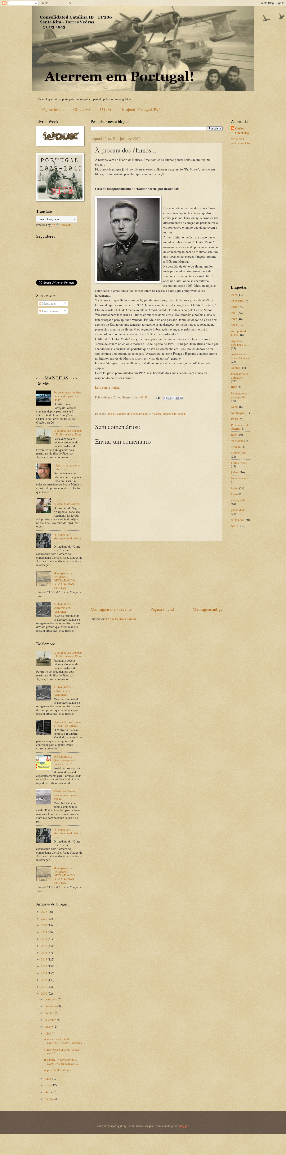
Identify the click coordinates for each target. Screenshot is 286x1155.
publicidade (238, 510)
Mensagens (48, 303)
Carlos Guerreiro (242, 130)
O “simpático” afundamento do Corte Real (67, 538)
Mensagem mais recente (111, 609)
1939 (234, 295)
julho (48, 1033)
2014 (44, 966)
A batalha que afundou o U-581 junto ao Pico (68, 432)
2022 (44, 911)
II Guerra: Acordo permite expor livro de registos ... (61, 1061)
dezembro (51, 999)
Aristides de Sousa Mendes (240, 356)
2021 (44, 918)
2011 (44, 987)
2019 (44, 932)
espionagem (238, 453)
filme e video (239, 462)
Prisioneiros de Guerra (240, 427)
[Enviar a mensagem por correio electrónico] (157, 397)
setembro (51, 1020)
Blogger (183, 1126)
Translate (65, 225)
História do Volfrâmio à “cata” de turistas (67, 724)
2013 (44, 973)
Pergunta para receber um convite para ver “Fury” (67, 396)
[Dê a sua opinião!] (169, 398)
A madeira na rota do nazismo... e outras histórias (63, 1041)
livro (234, 494)
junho (48, 1078)
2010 (44, 993)
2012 (44, 980)
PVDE (235, 419)
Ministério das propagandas (240, 395)
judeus (182, 413)
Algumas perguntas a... (239, 343)
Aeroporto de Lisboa (239, 333)
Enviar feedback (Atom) (121, 619)
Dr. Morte (155, 413)
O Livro (106, 109)
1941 (234, 313)
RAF (234, 434)
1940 (234, 307)
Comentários (49, 311)
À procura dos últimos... (59, 1070)
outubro (50, 1013)
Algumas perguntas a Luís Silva (67, 467)
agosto (49, 1026)
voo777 (235, 526)
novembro (51, 1006)
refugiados (237, 519)
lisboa (234, 488)
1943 (234, 325)
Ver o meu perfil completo (240, 141)
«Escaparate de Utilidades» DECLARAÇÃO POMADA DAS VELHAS (64, 580)
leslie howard (239, 478)
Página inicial (53, 109)
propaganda (238, 500)
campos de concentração (132, 413)
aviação (236, 446)
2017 (44, 946)
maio (48, 1085)
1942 (234, 319)
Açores (235, 367)
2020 (44, 925)
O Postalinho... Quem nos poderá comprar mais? (64, 760)
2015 (44, 959)
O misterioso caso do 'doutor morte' (61, 1051)
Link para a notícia (107, 387)
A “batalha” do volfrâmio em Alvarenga (63, 607)
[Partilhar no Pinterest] (181, 398)
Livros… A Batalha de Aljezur (67, 502)
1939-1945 (237, 301)
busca (111, 413)
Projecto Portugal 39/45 (142, 109)
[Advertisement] (156, 574)
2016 (44, 952)
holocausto (169, 413)
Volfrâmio (237, 440)
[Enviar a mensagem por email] (165, 398)
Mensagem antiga (208, 609)
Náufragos (237, 413)
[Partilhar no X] (173, 398)
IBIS (234, 387)
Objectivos (82, 109)
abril (48, 1092)
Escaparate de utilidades (240, 375)
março (49, 1099)
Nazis (234, 407)
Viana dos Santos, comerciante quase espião (65, 794)
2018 (44, 939)
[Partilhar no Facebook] (177, 398)
